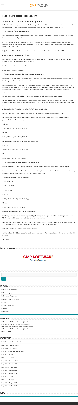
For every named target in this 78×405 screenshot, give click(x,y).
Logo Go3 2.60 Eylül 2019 (9, 383)
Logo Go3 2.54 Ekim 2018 (9, 367)
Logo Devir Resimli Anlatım (9, 348)
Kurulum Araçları (6, 331)
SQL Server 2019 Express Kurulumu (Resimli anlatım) (17, 329)
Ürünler (5, 308)
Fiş (67, 100)
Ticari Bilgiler (47, 35)
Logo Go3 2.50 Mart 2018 (8, 354)
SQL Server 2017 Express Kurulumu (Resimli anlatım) (17, 326)
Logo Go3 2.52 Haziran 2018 (9, 361)
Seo (4, 302)
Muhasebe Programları (10, 296)
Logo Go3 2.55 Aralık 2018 (9, 370)
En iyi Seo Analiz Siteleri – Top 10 (11, 342)
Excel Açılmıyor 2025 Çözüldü (10, 345)
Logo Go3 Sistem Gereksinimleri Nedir (12, 351)
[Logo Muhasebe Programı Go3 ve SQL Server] (39, 5)
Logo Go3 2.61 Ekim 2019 (9, 386)
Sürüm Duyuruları (8, 305)
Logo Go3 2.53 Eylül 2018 (9, 364)
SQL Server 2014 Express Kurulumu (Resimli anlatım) (17, 322)
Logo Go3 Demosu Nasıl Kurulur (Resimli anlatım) (16, 324)
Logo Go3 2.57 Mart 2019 (8, 376)
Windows (6, 311)
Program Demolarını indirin (11, 299)
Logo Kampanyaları (9, 293)
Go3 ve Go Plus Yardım (10, 289)
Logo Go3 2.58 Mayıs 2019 (9, 379)
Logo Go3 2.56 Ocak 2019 (9, 373)
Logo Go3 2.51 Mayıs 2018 (9, 357)
